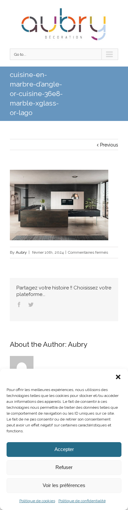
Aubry (21, 252)
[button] (118, 377)
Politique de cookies (37, 501)
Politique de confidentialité (82, 501)
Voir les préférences (64, 485)
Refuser (64, 467)
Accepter (64, 449)
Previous (109, 144)
